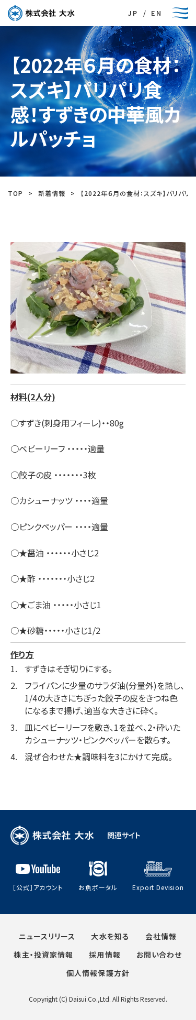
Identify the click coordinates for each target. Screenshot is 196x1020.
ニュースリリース (47, 936)
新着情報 (51, 193)
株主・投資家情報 (43, 954)
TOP (15, 193)
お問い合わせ (159, 954)
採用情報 (104, 954)
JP (133, 13)
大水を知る (110, 936)
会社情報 (161, 936)
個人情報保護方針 (98, 973)
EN (156, 13)
